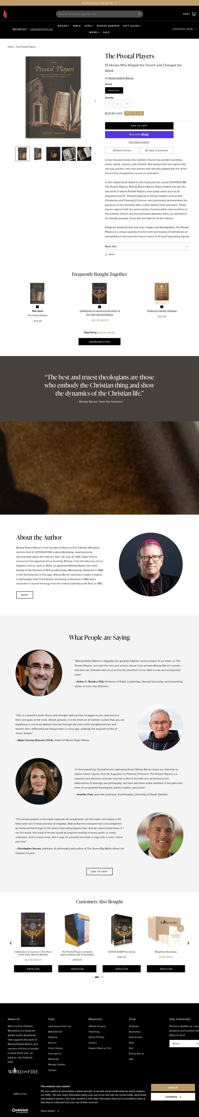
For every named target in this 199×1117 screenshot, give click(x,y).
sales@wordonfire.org (41, 29)
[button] (194, 14)
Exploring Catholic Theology (162, 310)
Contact (52, 1070)
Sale (131, 1059)
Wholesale (53, 1059)
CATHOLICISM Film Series (121, 951)
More (24, 595)
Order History (55, 1048)
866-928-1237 (20, 29)
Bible (131, 1042)
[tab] (97, 977)
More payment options (139, 142)
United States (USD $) (183, 29)
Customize (171, 1096)
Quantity (109, 97)
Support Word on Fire (100, 1048)
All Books (134, 1026)
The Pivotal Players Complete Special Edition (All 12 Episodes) (77, 953)
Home (11, 46)
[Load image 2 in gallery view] (38, 154)
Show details (48, 1111)
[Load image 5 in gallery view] (84, 154)
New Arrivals (135, 1037)
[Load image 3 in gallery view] (53, 154)
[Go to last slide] (11, 943)
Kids (131, 1048)
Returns (52, 1042)
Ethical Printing (96, 1037)
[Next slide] (188, 943)
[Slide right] (95, 153)
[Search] (139, 14)
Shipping (52, 1037)
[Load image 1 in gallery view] (22, 154)
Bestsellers (135, 1031)
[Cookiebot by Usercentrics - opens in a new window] (20, 1111)
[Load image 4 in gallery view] (69, 154)
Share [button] (112, 254)
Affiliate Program (97, 1026)
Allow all (173, 1087)
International (54, 1053)
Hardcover (114, 90)
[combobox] (99, 14)
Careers (93, 1042)
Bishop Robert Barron (121, 78)
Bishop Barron (136, 1053)
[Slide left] (11, 153)
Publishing (94, 1031)
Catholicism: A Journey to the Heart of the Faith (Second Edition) (100, 312)
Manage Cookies (56, 1064)
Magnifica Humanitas (166, 951)
